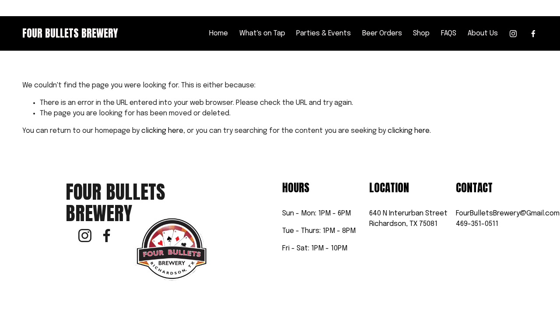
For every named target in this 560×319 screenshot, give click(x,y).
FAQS (448, 33)
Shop (421, 33)
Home (218, 33)
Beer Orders (382, 33)
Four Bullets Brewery (70, 33)
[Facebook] (533, 33)
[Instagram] (513, 33)
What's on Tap (262, 33)
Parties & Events (323, 33)
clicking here (162, 131)
